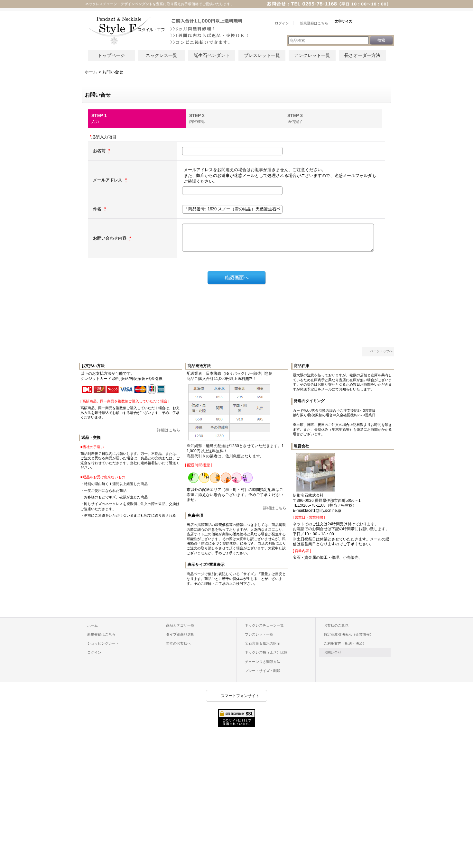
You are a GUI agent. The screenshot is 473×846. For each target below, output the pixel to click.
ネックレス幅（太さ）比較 (266, 652)
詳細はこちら (168, 430)
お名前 (100, 150)
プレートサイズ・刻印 (262, 671)
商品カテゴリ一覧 (180, 625)
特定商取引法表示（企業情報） (348, 634)
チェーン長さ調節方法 (262, 662)
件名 (98, 209)
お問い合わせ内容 (110, 238)
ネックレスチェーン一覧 (264, 625)
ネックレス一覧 (161, 55)
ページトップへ (381, 351)
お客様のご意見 (336, 625)
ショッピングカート (103, 643)
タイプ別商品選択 (180, 634)
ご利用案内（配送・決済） (345, 643)
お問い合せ (332, 652)
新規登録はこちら (101, 634)
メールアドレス (108, 180)
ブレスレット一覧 (262, 55)
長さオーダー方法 (362, 55)
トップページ (111, 55)
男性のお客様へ (178, 643)
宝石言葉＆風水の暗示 (262, 643)
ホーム (92, 625)
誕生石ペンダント (212, 55)
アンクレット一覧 (312, 55)
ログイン (94, 652)
